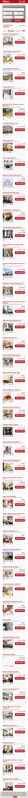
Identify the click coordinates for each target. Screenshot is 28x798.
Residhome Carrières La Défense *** (12, 407)
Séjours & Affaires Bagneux (9, 496)
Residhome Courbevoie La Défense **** (12, 549)
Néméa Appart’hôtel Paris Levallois (11, 637)
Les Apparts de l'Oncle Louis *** (11, 123)
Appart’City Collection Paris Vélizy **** (12, 175)
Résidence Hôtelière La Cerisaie (10, 566)
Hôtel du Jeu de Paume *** (9, 158)
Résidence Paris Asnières (9, 654)
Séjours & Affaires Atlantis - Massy (11, 372)
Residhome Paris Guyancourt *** (11, 34)
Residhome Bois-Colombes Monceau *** (13, 601)
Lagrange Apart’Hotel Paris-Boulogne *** (13, 227)
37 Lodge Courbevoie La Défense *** (12, 584)
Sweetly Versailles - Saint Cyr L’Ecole (12, 51)
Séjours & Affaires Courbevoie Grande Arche (13, 513)
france (13, 4)
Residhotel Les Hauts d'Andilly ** (11, 779)
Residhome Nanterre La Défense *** (11, 442)
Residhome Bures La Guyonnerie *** (11, 210)
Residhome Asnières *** (9, 742)
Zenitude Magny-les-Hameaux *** (11, 68)
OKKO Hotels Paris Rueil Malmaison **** (13, 320)
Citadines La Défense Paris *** (10, 531)
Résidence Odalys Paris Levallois (11, 671)
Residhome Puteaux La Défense (10, 424)
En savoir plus (23, 795)
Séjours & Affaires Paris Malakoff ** (12, 460)
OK (15, 796)
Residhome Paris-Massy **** (10, 337)
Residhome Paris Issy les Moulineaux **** (13, 283)
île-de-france (17, 4)
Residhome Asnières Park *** (10, 725)
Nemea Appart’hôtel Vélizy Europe (11, 192)
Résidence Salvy (7, 619)
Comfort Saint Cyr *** (8, 87)
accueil (9, 4)
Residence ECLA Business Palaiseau (11, 355)
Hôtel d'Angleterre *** (8, 140)
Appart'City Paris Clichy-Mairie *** (11, 689)
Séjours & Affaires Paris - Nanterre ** (12, 390)
